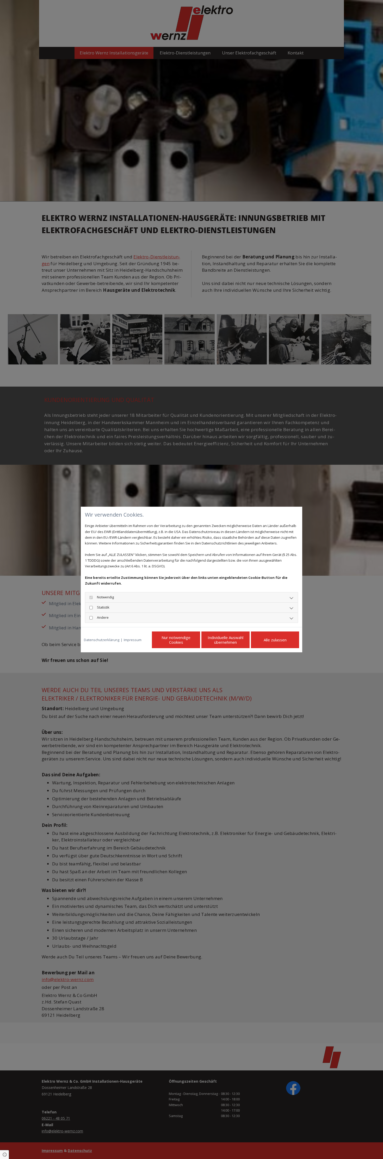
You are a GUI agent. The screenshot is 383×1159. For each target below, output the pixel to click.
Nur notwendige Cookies (176, 640)
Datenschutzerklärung (101, 639)
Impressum (132, 639)
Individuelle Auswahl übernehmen (225, 640)
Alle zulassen (275, 639)
